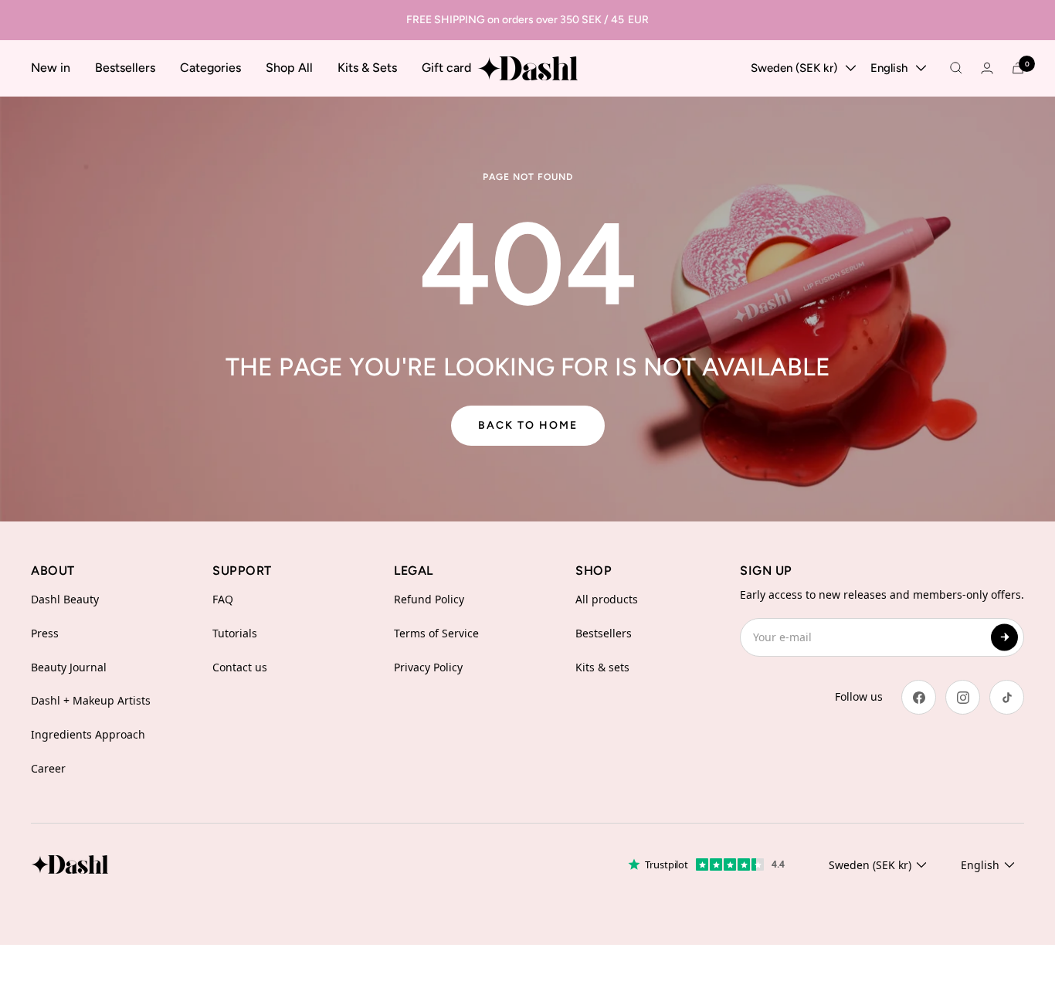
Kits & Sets (367, 67)
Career (48, 768)
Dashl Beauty (65, 599)
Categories (210, 67)
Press (45, 633)
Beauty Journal (69, 667)
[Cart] (1018, 68)
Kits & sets (602, 667)
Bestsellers (125, 67)
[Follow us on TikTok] (1006, 697)
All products (606, 599)
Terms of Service (436, 633)
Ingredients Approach (88, 734)
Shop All (289, 67)
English (888, 68)
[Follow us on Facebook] (918, 697)
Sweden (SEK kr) (794, 68)
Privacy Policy (428, 667)
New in (50, 67)
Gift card (446, 67)
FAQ (222, 599)
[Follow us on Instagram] (962, 697)
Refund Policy (429, 599)
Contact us (239, 667)
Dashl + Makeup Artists (91, 700)
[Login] (987, 68)
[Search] (956, 68)
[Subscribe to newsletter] (1004, 636)
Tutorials (234, 633)
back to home (528, 425)
